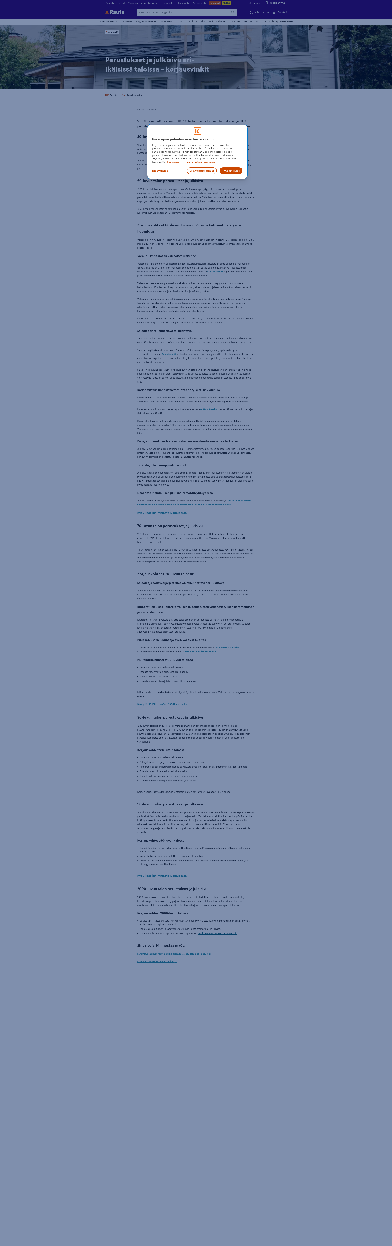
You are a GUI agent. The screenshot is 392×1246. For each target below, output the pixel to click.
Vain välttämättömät (202, 171)
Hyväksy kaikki (231, 171)
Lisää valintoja (160, 171)
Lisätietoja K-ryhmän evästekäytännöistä (191, 162)
